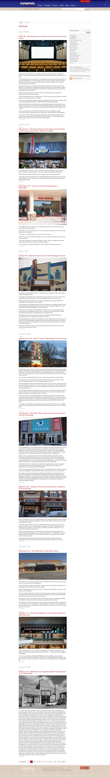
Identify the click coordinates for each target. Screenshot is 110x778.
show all (72, 63)
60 (55, 761)
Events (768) (73, 46)
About (73, 5)
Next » (63, 761)
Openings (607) (73, 53)
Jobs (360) (72, 50)
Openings (26, 22)
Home (40, 5)
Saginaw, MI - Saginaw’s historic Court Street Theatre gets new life (42, 256)
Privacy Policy (78, 775)
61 (58, 761)
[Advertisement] (55, 16)
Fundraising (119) (74, 47)
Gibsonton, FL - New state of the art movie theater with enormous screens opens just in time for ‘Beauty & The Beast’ (42, 130)
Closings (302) (73, 41)
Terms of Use (85, 775)
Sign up (87, 1)
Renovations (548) (74, 56)
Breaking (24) (73, 38)
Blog (67, 5)
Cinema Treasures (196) (75, 40)
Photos (55, 5)
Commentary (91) (74, 43)
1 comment (21, 181)
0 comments (22, 119)
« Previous (22, 761)
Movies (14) (72, 52)
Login (82, 1)
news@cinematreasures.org (81, 68)
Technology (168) (74, 59)
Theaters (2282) (73, 61)
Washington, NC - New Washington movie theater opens (38, 551)
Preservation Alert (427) (75, 55)
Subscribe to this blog (77, 78)
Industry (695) (73, 49)
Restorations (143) (74, 58)
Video (62, 5)
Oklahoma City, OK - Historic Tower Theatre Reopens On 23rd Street (43, 338)
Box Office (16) (73, 37)
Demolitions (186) (74, 44)
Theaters (47, 5)
